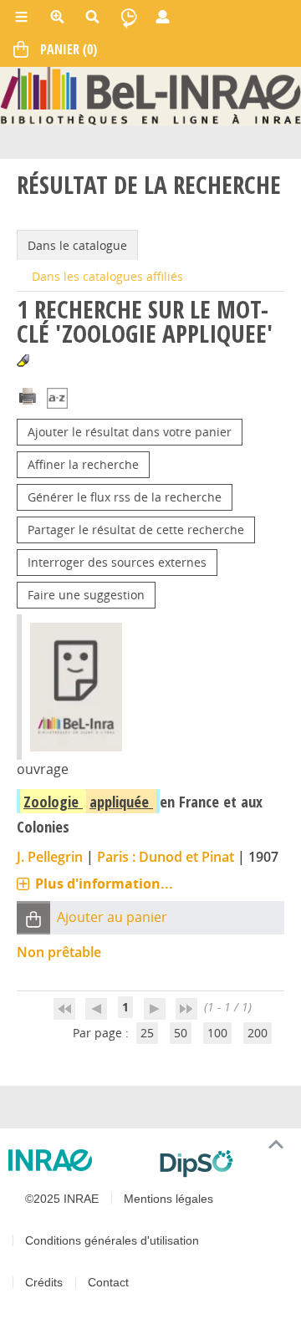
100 (217, 1033)
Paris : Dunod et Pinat (165, 857)
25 (147, 1033)
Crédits (44, 1282)
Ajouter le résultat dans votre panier (130, 432)
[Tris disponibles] (57, 400)
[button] (33, 918)
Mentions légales (168, 1198)
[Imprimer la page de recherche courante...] (27, 395)
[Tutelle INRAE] (77, 1160)
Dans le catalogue (77, 245)
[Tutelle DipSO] (224, 1163)
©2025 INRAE (62, 1198)
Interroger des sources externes (117, 562)
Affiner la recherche (83, 464)
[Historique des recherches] (128, 16)
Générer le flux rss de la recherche (125, 497)
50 (180, 1033)
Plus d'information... (104, 883)
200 (257, 1033)
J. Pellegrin (50, 857)
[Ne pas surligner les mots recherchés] (23, 360)
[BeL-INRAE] (150, 95)
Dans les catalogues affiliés (107, 276)
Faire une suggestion (86, 595)
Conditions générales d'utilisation (112, 1240)
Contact (108, 1282)
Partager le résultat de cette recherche (136, 529)
